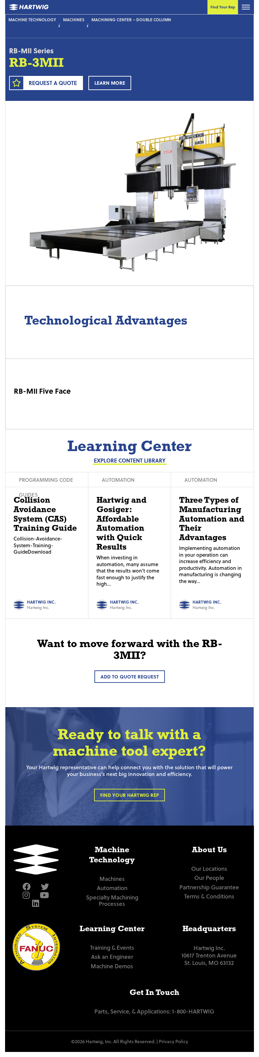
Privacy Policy (173, 1041)
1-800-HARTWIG (193, 1011)
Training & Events (112, 947)
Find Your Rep (222, 7)
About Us (209, 849)
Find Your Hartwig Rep (129, 795)
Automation (112, 888)
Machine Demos (112, 966)
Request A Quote (53, 83)
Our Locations (209, 868)
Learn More (109, 82)
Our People (209, 877)
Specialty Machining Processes (112, 900)
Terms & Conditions (209, 896)
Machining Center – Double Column (131, 20)
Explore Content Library (130, 460)
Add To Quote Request (129, 676)
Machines (73, 20)
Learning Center (112, 928)
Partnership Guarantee (209, 887)
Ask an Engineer (112, 956)
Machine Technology (32, 20)
